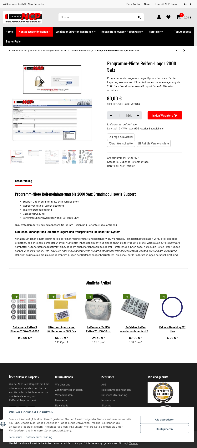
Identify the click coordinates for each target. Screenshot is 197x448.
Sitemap (106, 405)
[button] (159, 17)
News (147, 4)
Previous (15, 320)
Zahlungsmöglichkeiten (69, 389)
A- (191, 4)
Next (182, 320)
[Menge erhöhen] (138, 115)
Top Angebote (182, 31)
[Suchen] (139, 17)
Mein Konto (133, 4)
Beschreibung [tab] (23, 181)
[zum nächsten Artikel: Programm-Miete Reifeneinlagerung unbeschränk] (184, 50)
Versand (135, 103)
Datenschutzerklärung (39, 437)
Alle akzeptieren (164, 419)
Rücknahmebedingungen (116, 389)
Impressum (15, 437)
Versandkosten (64, 394)
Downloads (61, 405)
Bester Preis (13, 41)
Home (9, 31)
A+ (185, 4)
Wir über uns (62, 384)
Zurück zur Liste (19, 50)
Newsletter (61, 400)
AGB (104, 384)
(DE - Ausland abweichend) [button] (149, 128)
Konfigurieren (164, 428)
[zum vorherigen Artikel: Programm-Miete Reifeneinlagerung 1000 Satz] (176, 50)
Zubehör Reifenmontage (134, 161)
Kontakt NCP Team (166, 4)
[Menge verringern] (111, 115)
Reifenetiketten (81, 250)
